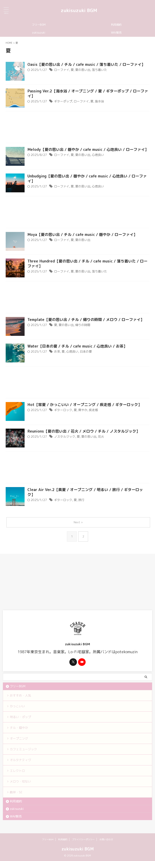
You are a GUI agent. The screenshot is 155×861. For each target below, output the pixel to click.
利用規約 (116, 25)
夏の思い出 (82, 70)
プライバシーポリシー (83, 839)
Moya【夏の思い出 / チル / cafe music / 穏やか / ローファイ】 (82, 234)
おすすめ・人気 (20, 695)
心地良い (98, 155)
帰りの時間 (82, 325)
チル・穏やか (19, 728)
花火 (101, 436)
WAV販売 (116, 33)
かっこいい (17, 706)
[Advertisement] (77, 128)
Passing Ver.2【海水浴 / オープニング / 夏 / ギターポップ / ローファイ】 (87, 93)
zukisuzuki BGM (79, 10)
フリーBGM (39, 25)
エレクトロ (17, 771)
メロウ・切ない (20, 781)
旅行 (81, 500)
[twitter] (73, 662)
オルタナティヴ (20, 760)
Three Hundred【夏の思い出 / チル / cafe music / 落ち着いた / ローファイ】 (87, 263)
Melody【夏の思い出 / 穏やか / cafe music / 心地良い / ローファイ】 (88, 149)
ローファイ (61, 70)
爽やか (82, 410)
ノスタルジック (64, 436)
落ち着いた (99, 70)
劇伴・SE (16, 792)
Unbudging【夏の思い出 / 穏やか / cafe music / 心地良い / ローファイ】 (87, 178)
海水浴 (99, 101)
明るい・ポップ (20, 717)
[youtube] (82, 662)
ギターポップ (63, 101)
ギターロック (63, 410)
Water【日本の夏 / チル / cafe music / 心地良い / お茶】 (77, 346)
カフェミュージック (23, 749)
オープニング (19, 738)
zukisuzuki (38, 33)
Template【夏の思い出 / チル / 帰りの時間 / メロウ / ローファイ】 (85, 319)
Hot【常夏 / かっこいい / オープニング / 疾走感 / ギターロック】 (84, 404)
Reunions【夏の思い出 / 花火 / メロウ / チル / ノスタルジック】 (83, 431)
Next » (78, 522)
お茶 (57, 351)
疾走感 (93, 410)
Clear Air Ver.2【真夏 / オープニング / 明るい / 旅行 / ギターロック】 (85, 492)
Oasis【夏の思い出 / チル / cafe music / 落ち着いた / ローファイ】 (86, 64)
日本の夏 (86, 351)
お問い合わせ (106, 839)
